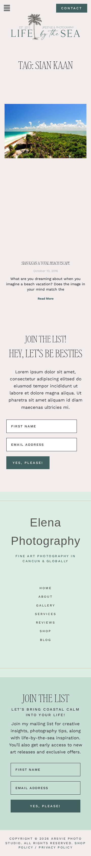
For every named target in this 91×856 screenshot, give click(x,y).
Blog (45, 640)
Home (45, 588)
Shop (45, 631)
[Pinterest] (45, 651)
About (45, 596)
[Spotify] (62, 651)
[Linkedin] (54, 651)
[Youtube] (28, 651)
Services (45, 614)
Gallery (45, 605)
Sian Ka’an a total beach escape (45, 263)
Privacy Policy (56, 847)
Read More (46, 298)
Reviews (45, 622)
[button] (7, 8)
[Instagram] (37, 651)
